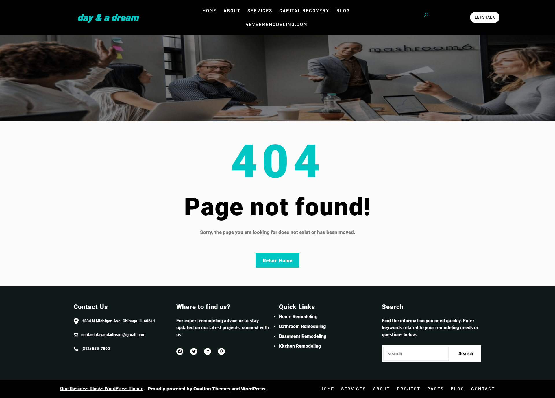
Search (465, 353)
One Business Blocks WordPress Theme (101, 388)
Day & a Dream (107, 17)
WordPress (253, 389)
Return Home (277, 260)
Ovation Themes (211, 389)
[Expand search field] (426, 17)
